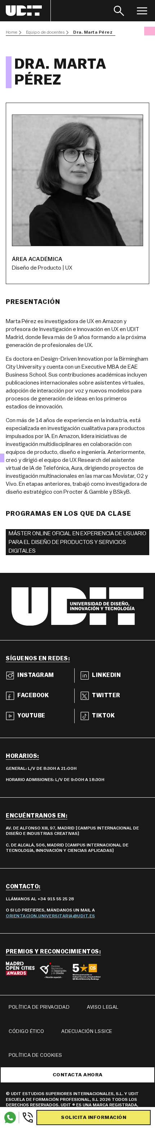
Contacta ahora (78, 1074)
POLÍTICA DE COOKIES (35, 1055)
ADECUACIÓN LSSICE (86, 1031)
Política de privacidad (39, 1007)
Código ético (26, 1031)
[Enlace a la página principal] (28, 10)
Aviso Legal (103, 1007)
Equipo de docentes (45, 32)
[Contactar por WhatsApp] (10, 1117)
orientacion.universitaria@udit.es (50, 916)
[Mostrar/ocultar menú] (142, 10)
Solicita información (93, 1117)
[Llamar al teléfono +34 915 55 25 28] (26, 1117)
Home (11, 32)
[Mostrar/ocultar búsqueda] (119, 10)
